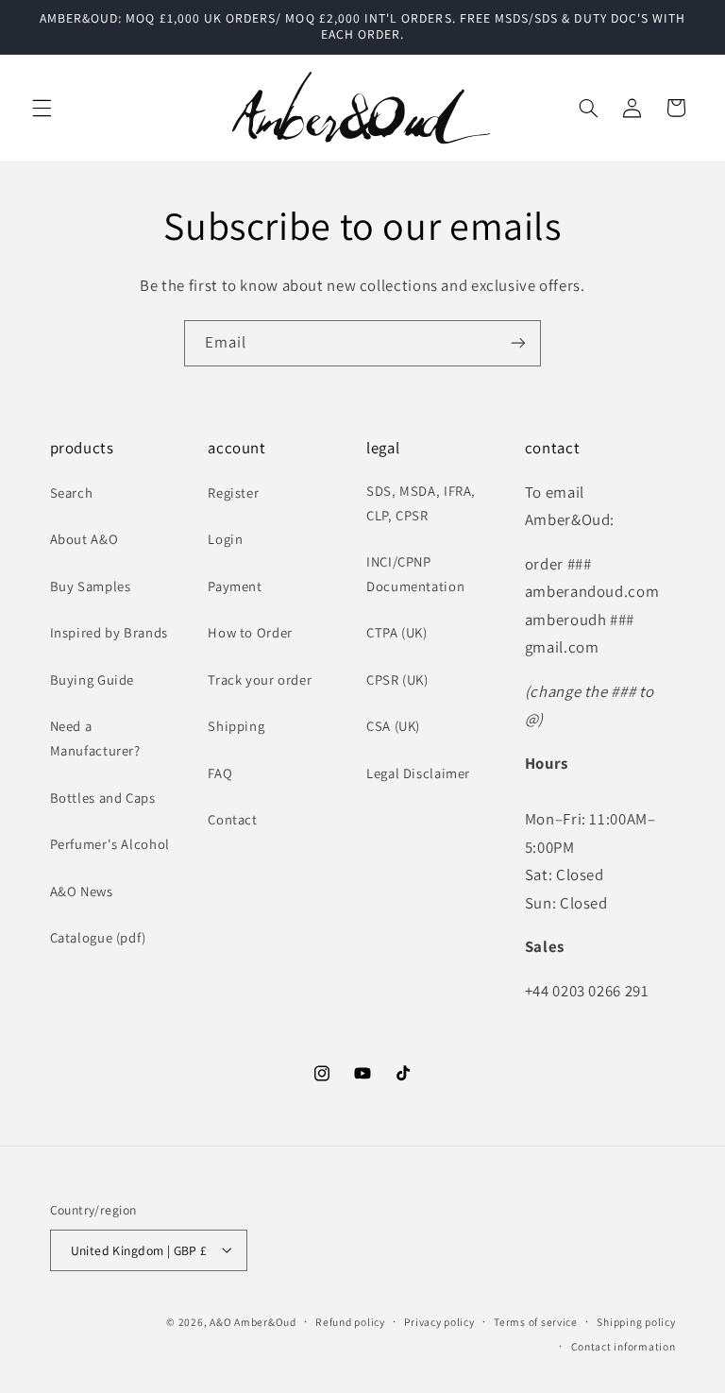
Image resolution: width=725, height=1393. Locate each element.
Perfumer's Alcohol (110, 844)
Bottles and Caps (103, 798)
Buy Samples (90, 586)
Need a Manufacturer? (95, 738)
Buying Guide (92, 679)
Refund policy (350, 1322)
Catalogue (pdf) (98, 937)
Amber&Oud (265, 1321)
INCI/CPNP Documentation (415, 573)
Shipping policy (636, 1322)
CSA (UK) (393, 726)
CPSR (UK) (397, 679)
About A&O (84, 539)
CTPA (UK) (397, 632)
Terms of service (536, 1322)
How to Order (250, 632)
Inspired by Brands (109, 632)
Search (71, 492)
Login (225, 539)
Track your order (260, 679)
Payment (234, 586)
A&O (222, 1321)
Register (233, 492)
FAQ (220, 773)
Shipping (236, 726)
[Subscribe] (518, 343)
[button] (41, 107)
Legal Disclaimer (418, 773)
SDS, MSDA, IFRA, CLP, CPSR (421, 503)
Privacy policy (439, 1322)
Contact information (623, 1346)
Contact (232, 819)
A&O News (81, 891)
